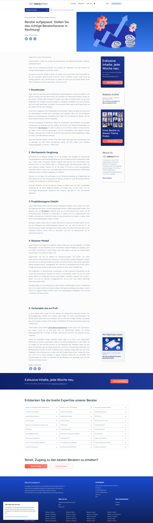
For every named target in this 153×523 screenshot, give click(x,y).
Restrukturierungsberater (33, 438)
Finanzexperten (30, 420)
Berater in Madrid (91, 516)
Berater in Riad (111, 518)
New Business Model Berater (68, 447)
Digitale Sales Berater (66, 416)
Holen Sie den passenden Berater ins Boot (106, 485)
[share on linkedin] (26, 39)
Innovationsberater (65, 429)
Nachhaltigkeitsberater (32, 433)
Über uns (97, 494)
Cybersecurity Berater (66, 412)
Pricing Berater (99, 433)
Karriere (117, 504)
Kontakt (117, 502)
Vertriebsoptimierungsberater (68, 442)
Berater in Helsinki (71, 514)
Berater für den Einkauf (101, 420)
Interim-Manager (64, 420)
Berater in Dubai (91, 512)
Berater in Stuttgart (71, 520)
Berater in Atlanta (50, 512)
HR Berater (45, 211)
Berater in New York (71, 518)
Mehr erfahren (107, 178)
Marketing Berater (100, 429)
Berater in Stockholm (51, 520)
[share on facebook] (35, 39)
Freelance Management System (66, 502)
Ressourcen (61, 507)
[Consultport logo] (38, 3)
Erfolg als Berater (30, 17)
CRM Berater (63, 425)
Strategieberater (64, 438)
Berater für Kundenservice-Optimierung (37, 425)
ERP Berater (98, 416)
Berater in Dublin (112, 512)
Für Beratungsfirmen (100, 490)
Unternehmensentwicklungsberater (35, 442)
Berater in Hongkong (92, 514)
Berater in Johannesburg (114, 514)
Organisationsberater (100, 447)
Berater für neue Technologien (68, 407)
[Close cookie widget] (36, 503)
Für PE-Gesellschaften (101, 492)
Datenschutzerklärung (109, 76)
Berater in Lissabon (50, 516)
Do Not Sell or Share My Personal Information (16, 516)
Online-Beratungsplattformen (57, 328)
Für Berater (98, 488)
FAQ (96, 496)
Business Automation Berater (103, 407)
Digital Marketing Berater (33, 416)
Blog (59, 504)
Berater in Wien (91, 520)
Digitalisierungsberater (32, 447)
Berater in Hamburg (50, 514)
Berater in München (50, 518)
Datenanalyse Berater (101, 412)
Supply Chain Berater (101, 438)
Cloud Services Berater (32, 412)
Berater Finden (112, 141)
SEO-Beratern (42, 128)
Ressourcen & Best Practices (46, 17)
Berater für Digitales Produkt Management (37, 407)
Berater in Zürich (112, 520)
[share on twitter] (31, 39)
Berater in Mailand (112, 516)
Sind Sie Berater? (61, 466)
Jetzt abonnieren (112, 82)
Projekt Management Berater (103, 442)
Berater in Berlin (70, 512)
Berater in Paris (91, 518)
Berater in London (71, 516)
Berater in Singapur (30, 520)
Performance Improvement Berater (70, 433)
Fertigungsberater (100, 425)
